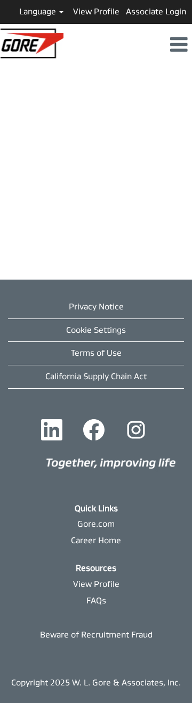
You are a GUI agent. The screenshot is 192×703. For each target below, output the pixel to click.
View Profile (96, 11)
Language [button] (38, 11)
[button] (128, 45)
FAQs (96, 600)
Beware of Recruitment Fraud (96, 634)
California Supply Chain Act (96, 376)
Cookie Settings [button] (96, 329)
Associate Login (156, 11)
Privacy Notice (96, 306)
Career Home (96, 540)
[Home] (111, 462)
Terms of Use (96, 352)
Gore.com (96, 523)
